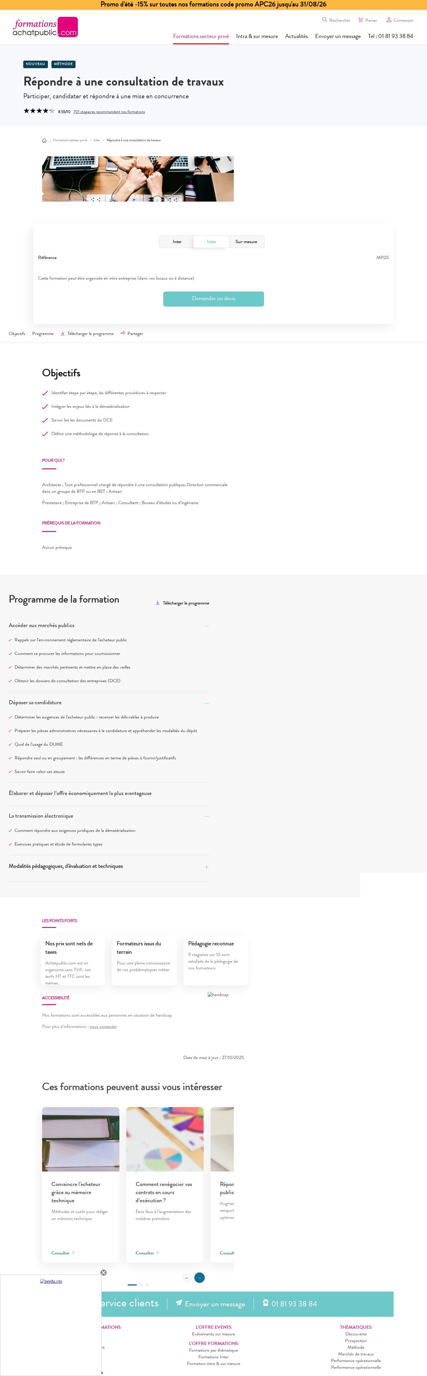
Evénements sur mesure (213, 1334)
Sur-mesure (246, 242)
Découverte (356, 1334)
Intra (211, 242)
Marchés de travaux (356, 1354)
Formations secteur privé (201, 37)
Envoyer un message (338, 37)
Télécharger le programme (90, 334)
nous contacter (103, 1027)
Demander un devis (213, 299)
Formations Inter (213, 1357)
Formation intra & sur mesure (213, 1364)
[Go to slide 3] (147, 1285)
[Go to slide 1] (132, 1285)
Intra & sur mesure (257, 37)
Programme (42, 334)
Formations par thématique (213, 1350)
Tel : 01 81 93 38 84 (390, 37)
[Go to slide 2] (141, 1285)
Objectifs (17, 334)
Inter (177, 242)
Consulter (61, 1253)
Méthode (63, 64)
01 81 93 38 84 (294, 1305)
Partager (135, 334)
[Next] (199, 1277)
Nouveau (35, 64)
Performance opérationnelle (356, 1361)
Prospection (356, 1341)
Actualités (296, 37)
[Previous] (187, 1277)
